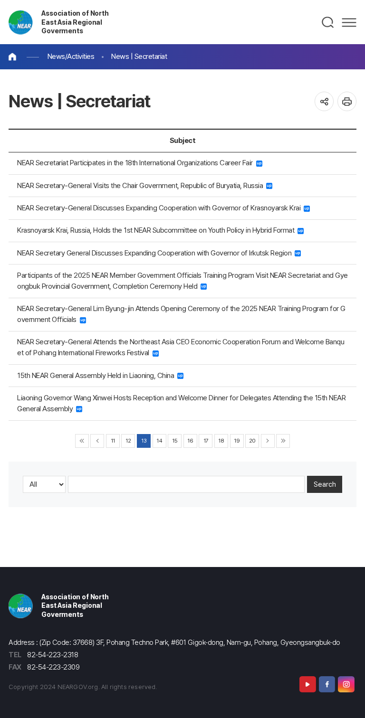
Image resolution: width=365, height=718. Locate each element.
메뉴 (349, 22)
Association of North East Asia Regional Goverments (74, 22)
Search (325, 484)
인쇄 (347, 101)
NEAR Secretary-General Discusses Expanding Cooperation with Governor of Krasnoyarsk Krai (160, 207)
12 (128, 440)
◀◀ (82, 441)
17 (205, 440)
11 (113, 440)
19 (237, 440)
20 (252, 440)
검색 (328, 22)
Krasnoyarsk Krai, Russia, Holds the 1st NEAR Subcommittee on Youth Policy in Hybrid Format (157, 230)
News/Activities (71, 56)
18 (221, 440)
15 (174, 440)
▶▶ (283, 441)
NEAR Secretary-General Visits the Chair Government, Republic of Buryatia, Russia (141, 185)
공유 (324, 101)
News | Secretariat (139, 56)
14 (159, 440)
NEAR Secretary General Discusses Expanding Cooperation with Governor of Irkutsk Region (156, 252)
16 (190, 440)
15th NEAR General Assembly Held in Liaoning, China (97, 375)
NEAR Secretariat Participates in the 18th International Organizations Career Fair (136, 162)
